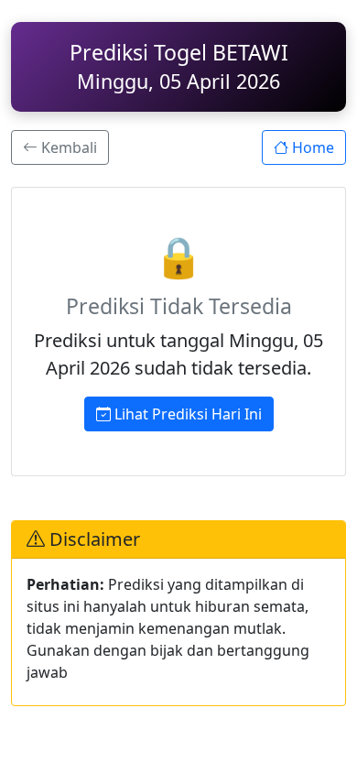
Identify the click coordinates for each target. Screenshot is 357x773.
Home (311, 147)
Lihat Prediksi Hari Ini (186, 414)
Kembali (67, 147)
